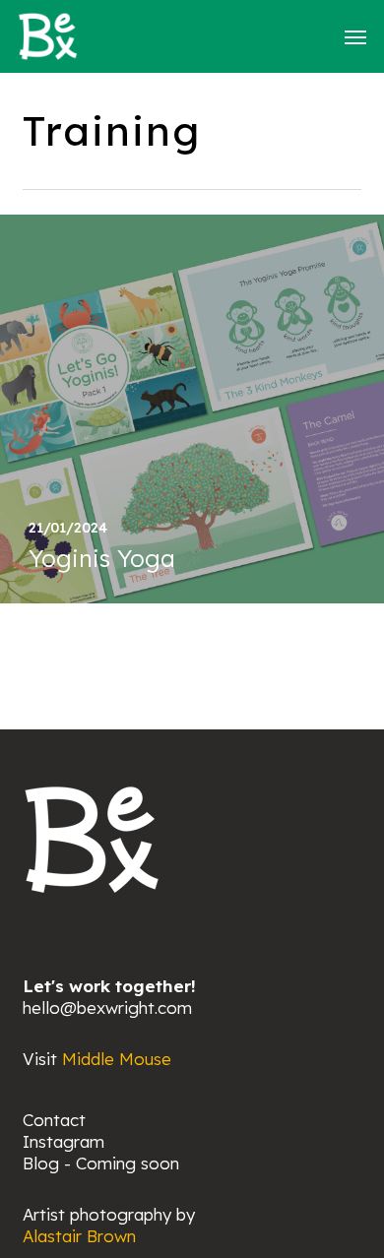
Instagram (63, 1141)
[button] (355, 36)
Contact (54, 1119)
